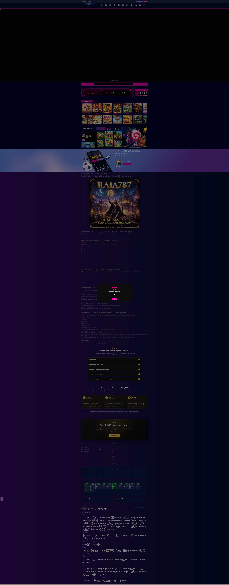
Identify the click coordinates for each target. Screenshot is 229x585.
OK (114, 299)
